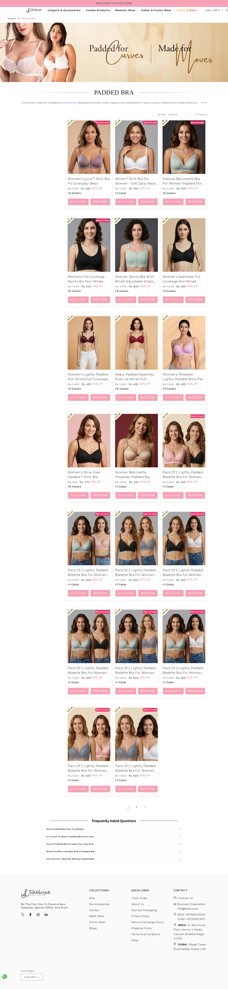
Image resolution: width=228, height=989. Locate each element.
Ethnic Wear (97, 922)
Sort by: (161, 114)
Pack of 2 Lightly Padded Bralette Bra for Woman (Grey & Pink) (88, 768)
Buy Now (100, 201)
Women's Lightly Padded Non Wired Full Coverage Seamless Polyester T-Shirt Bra (88, 377)
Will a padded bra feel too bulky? (65, 829)
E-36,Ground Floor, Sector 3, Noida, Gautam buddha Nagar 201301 (189, 932)
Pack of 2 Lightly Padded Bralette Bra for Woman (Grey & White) (135, 768)
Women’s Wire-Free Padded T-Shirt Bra (84, 474)
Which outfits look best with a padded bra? (70, 851)
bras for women (68, 102)
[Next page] (144, 807)
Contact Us (185, 898)
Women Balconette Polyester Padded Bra (132, 474)
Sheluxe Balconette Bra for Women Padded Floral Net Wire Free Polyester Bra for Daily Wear (184, 181)
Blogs (93, 928)
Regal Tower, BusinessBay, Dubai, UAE (190, 947)
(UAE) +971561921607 (191, 919)
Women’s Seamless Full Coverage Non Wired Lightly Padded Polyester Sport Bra (183, 279)
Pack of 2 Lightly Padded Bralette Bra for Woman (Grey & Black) (135, 572)
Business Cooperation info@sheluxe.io (191, 906)
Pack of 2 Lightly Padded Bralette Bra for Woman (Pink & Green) (88, 572)
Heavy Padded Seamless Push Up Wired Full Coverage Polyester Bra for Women (134, 377)
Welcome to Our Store (114, 3)
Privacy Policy (140, 916)
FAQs (134, 940)
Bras (92, 898)
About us (137, 904)
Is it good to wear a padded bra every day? (70, 836)
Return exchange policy (147, 922)
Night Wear (96, 916)
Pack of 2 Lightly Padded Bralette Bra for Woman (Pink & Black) (183, 474)
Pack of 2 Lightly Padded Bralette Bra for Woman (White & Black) (183, 572)
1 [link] (128, 807)
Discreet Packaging (144, 910)
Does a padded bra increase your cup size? (70, 844)
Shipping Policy (141, 928)
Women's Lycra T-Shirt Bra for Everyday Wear (89, 181)
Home (12, 18)
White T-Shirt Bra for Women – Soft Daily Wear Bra (135, 181)
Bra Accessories (99, 904)
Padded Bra (28, 18)
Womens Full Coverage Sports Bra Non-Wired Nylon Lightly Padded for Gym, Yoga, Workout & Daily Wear (88, 279)
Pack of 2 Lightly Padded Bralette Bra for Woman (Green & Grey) (135, 670)
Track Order (139, 898)
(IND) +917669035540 (191, 914)
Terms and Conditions (145, 934)
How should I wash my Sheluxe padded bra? (70, 859)
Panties (94, 910)
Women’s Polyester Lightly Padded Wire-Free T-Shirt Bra (184, 377)
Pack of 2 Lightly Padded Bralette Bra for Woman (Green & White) (183, 670)
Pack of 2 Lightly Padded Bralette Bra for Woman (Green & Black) (88, 670)
